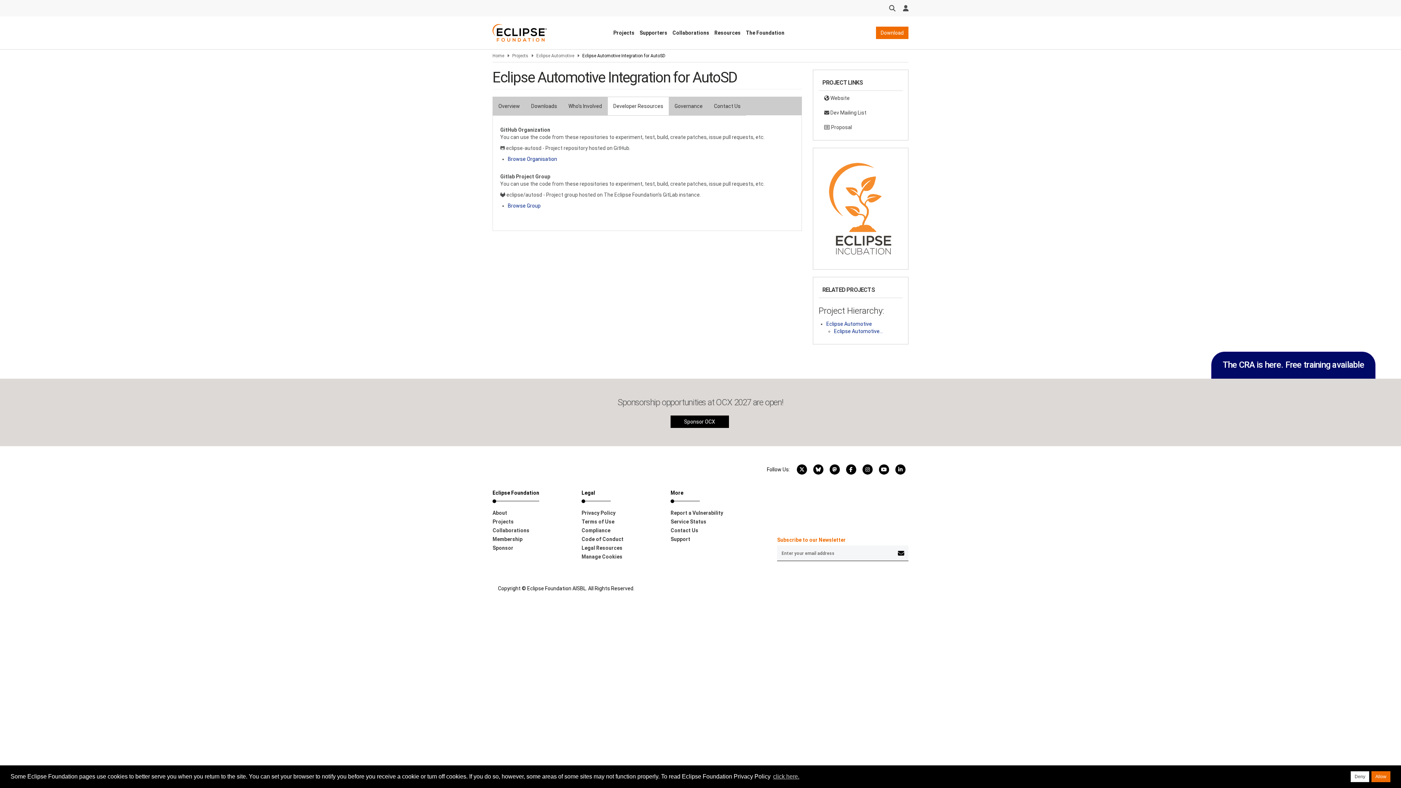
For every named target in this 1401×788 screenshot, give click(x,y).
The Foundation (765, 33)
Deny (1360, 776)
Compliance (596, 530)
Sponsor (503, 548)
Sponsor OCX (699, 422)
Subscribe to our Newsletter (811, 540)
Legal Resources (602, 548)
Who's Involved (585, 106)
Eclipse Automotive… (858, 331)
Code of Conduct (603, 539)
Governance (689, 106)
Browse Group (524, 206)
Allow (1380, 776)
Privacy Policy (598, 513)
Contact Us (727, 106)
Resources (727, 33)
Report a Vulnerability (697, 513)
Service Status (688, 522)
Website (839, 98)
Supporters (653, 33)
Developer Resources (638, 106)
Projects (623, 33)
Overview (509, 106)
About (500, 513)
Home (498, 55)
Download (892, 33)
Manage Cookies (602, 557)
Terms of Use (598, 522)
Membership (507, 539)
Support (680, 539)
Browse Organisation (532, 159)
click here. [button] (786, 776)
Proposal (841, 127)
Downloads (544, 106)
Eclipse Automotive (555, 55)
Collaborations (690, 33)
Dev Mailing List (848, 113)
